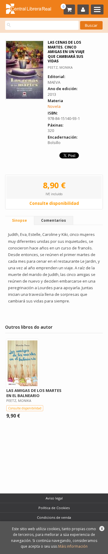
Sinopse (19, 220)
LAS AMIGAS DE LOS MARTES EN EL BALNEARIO (34, 393)
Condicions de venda (54, 517)
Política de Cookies (54, 507)
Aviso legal (54, 498)
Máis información (73, 546)
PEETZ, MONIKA (60, 67)
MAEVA (54, 82)
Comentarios (53, 220)
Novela (54, 106)
